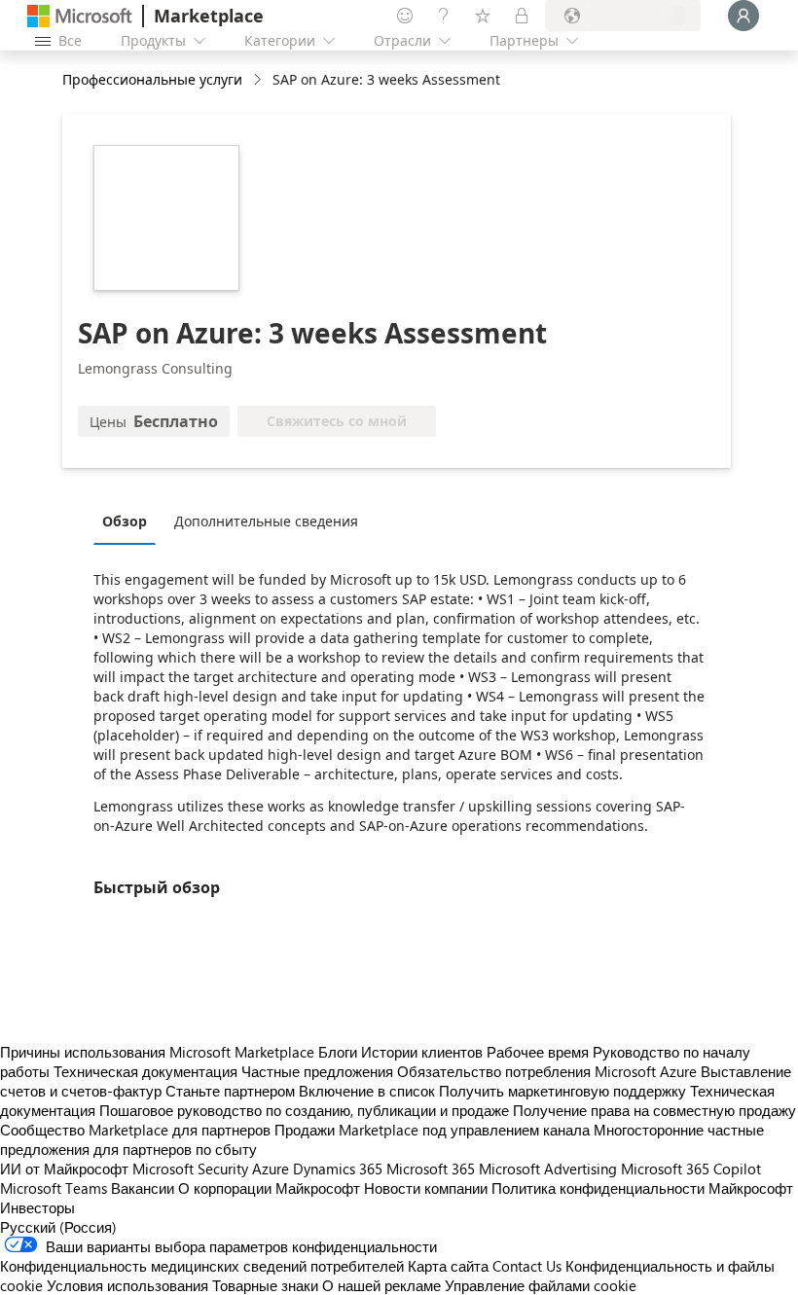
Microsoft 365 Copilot (691, 1168)
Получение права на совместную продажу (654, 1110)
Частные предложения (317, 1071)
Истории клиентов (422, 1051)
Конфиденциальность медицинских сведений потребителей (202, 1266)
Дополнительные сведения (266, 521)
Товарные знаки (265, 1285)
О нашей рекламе (381, 1285)
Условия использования (127, 1285)
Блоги (337, 1051)
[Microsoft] (79, 16)
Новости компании (426, 1188)
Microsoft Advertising (548, 1168)
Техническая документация (145, 1071)
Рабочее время (538, 1051)
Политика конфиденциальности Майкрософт (642, 1188)
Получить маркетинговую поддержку (562, 1090)
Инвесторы (37, 1207)
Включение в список (367, 1090)
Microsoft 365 (430, 1168)
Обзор (124, 521)
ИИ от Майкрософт (64, 1168)
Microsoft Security (190, 1168)
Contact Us (527, 1266)
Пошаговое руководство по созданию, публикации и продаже (304, 1110)
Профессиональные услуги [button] (152, 79)
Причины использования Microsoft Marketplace (157, 1051)
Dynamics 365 (337, 1168)
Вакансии (142, 1188)
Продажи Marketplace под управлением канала (432, 1129)
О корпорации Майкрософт (269, 1188)
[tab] (129, 520)
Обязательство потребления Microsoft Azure (549, 1071)
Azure (270, 1168)
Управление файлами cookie (540, 1285)
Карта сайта (448, 1266)
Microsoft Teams (53, 1188)
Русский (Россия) (58, 1227)
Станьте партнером (230, 1090)
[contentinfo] (259, 80)
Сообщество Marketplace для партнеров (135, 1129)
